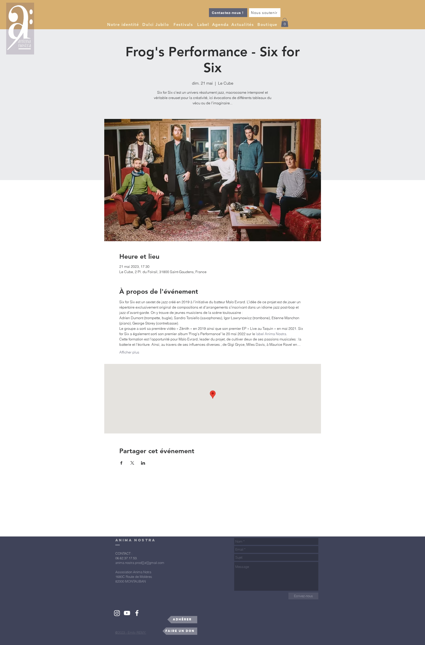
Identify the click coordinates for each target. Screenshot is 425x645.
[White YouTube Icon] (127, 613)
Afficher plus (129, 352)
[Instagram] (117, 613)
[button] (123, 24)
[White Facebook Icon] (137, 613)
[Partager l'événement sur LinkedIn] (143, 463)
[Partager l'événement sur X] (132, 463)
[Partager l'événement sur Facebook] (121, 463)
